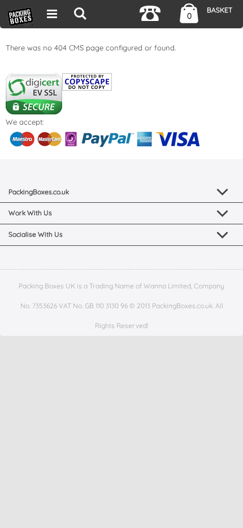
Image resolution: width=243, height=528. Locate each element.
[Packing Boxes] (20, 16)
